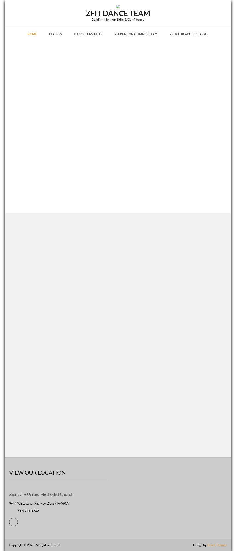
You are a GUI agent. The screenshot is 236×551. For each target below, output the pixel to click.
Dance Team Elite (88, 34)
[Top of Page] (222, 541)
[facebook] (13, 522)
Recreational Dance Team (135, 34)
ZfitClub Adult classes (189, 34)
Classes (55, 34)
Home (32, 34)
